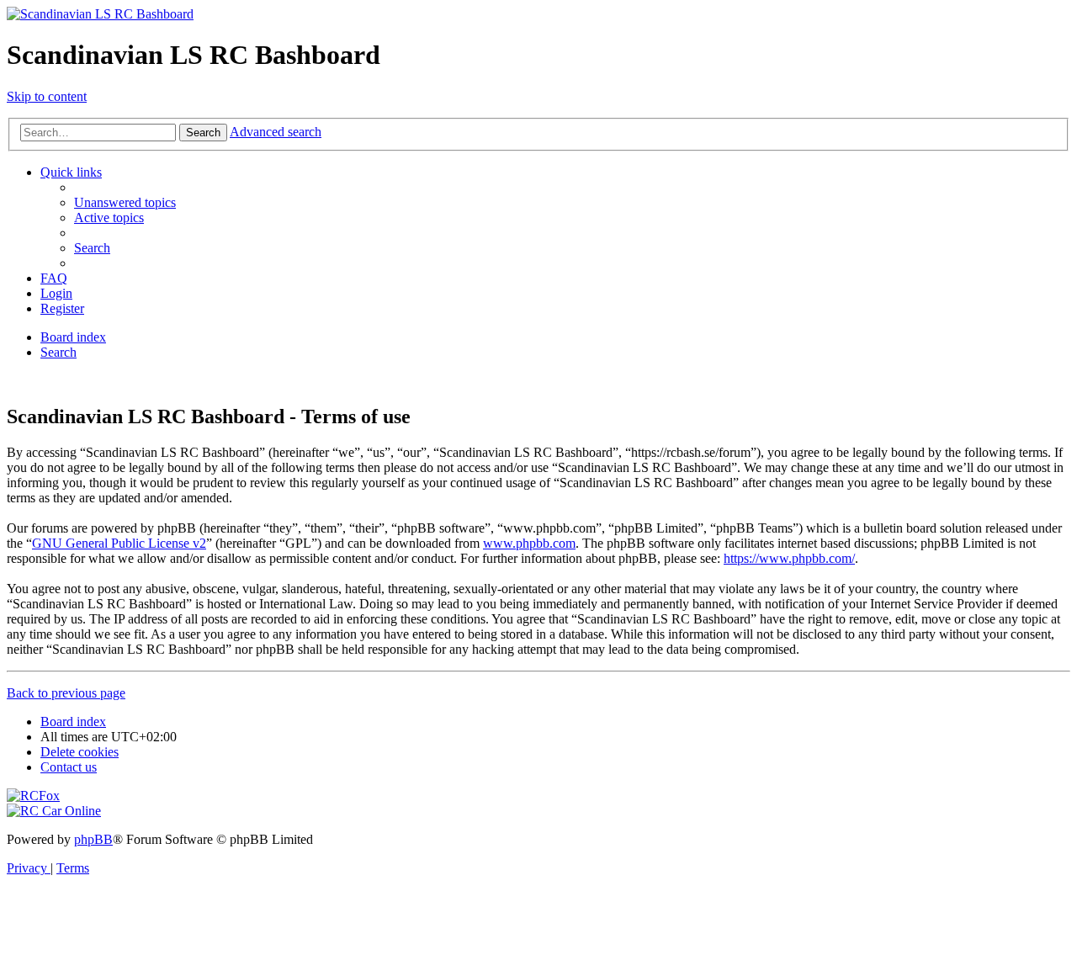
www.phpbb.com (529, 543)
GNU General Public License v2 (119, 543)
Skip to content (47, 96)
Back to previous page (66, 693)
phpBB (93, 839)
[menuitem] (125, 202)
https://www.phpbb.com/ (789, 558)
